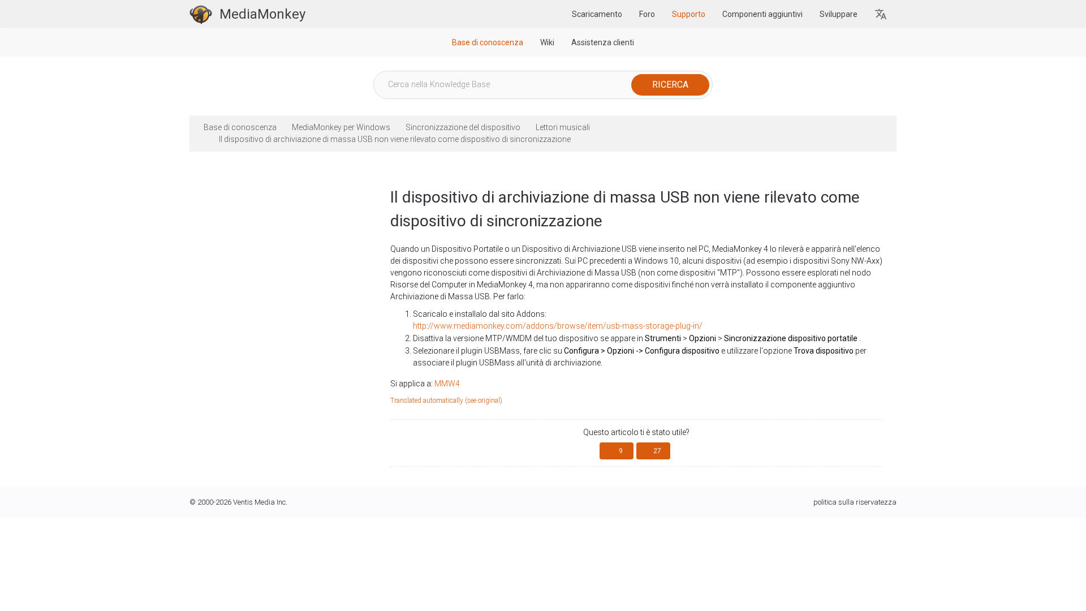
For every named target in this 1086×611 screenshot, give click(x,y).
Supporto (688, 14)
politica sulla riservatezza (855, 502)
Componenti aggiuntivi (762, 14)
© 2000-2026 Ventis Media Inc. (238, 502)
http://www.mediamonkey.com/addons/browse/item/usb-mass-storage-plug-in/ (558, 325)
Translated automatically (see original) (446, 401)
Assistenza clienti (602, 42)
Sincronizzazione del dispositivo (463, 127)
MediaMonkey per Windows (341, 127)
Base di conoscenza (487, 42)
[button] (881, 14)
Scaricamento (597, 14)
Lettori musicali (563, 127)
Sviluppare (838, 14)
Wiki (547, 42)
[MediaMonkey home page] (200, 14)
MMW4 (447, 383)
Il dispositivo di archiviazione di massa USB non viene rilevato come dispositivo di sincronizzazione (395, 139)
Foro (647, 14)
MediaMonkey (262, 14)
